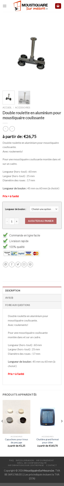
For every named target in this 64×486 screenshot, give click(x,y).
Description (12, 290)
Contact (51, 465)
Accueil (7, 107)
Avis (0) (9, 297)
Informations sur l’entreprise (26, 465)
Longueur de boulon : (15, 209)
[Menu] (5, 6)
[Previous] (8, 53)
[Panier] (58, 6)
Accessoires (22, 107)
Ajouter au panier (40, 220)
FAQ (11, 460)
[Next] (56, 53)
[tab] (32, 290)
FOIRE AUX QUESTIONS (17, 305)
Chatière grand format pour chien (47, 441)
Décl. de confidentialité (32, 463)
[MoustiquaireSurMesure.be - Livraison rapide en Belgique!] (30, 6)
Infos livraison (25, 460)
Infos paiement (45, 460)
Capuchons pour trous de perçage (16, 441)
